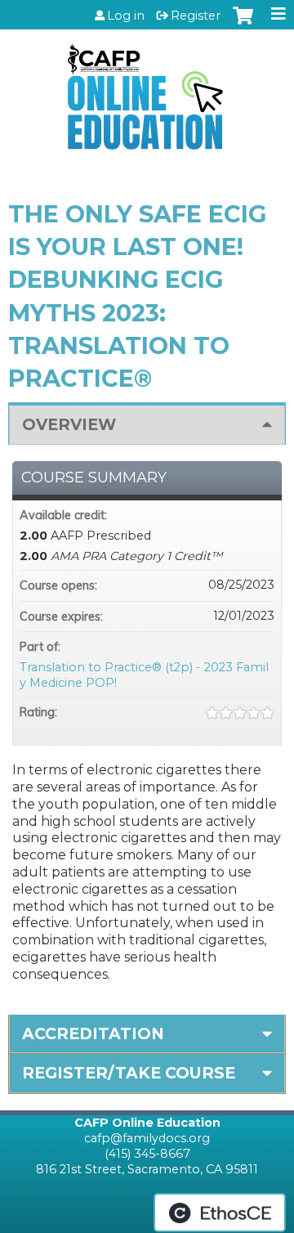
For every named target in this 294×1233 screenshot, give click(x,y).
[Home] (147, 90)
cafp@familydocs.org (147, 1138)
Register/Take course (128, 1073)
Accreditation (93, 1033)
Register (195, 15)
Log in (126, 15)
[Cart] (243, 24)
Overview (69, 424)
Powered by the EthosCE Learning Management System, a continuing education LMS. (220, 1212)
